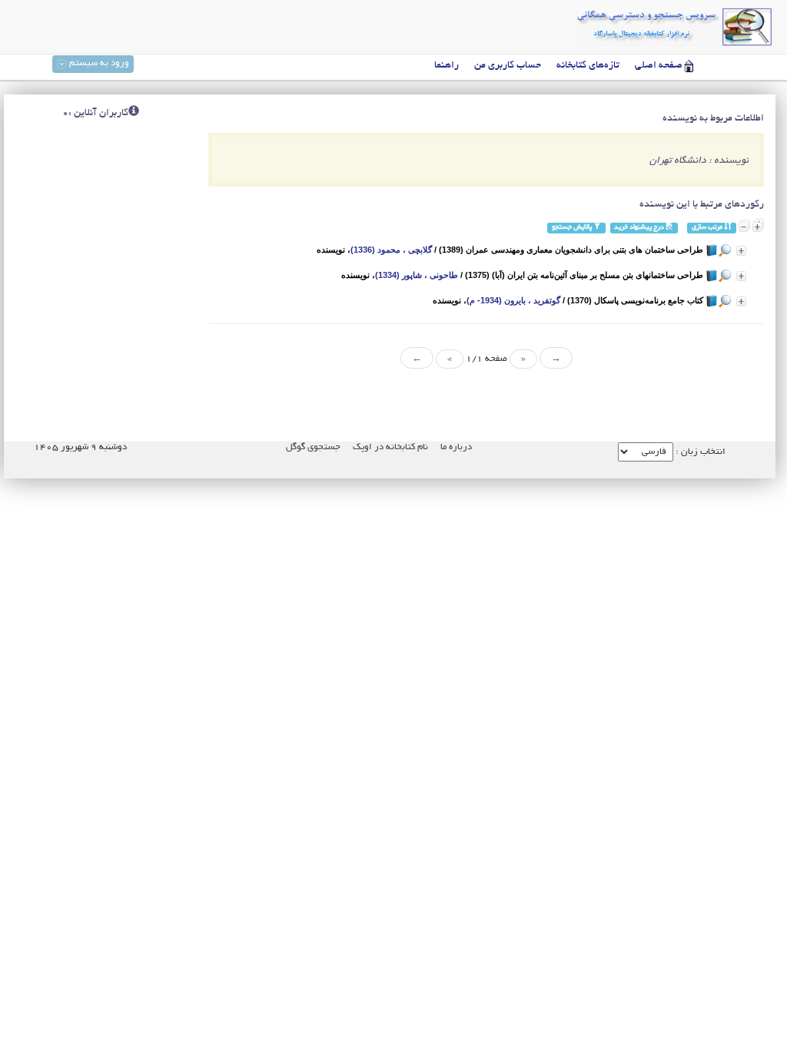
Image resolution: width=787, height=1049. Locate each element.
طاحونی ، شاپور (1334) (416, 275)
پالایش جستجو (572, 227)
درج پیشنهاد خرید (640, 227)
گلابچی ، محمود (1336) (391, 249)
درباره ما (456, 447)
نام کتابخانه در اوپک (390, 447)
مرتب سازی (708, 227)
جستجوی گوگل (313, 447)
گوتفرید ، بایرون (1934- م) (513, 300)
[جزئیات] (741, 251)
